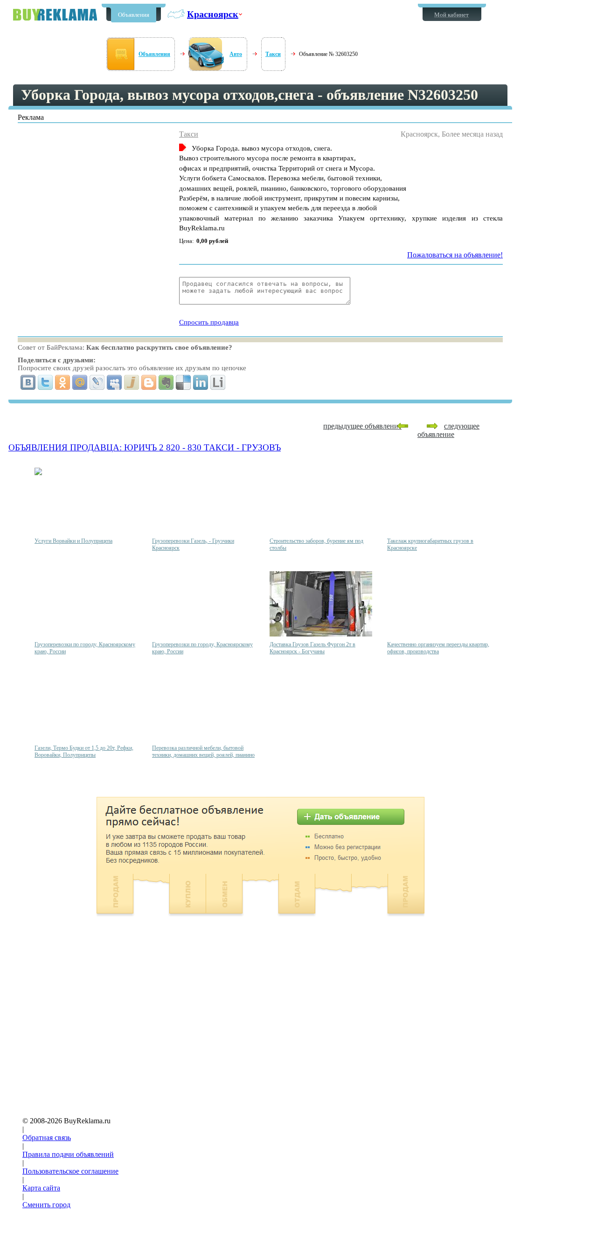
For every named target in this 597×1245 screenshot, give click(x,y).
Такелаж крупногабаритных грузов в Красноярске (430, 544)
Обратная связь (46, 1137)
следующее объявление (448, 430)
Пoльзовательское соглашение (70, 1171)
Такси (273, 54)
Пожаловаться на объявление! (455, 255)
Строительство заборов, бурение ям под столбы (316, 544)
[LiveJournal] (97, 382)
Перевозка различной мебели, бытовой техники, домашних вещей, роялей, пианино (203, 751)
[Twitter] (45, 382)
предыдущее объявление (362, 426)
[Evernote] (166, 382)
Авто (235, 54)
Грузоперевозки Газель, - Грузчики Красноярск (193, 544)
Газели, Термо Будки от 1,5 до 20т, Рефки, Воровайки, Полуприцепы (84, 751)
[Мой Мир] (80, 382)
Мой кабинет (451, 14)
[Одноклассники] (62, 382)
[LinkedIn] (200, 382)
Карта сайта (41, 1188)
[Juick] (131, 382)
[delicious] (183, 382)
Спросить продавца (209, 322)
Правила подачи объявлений (68, 1154)
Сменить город (46, 1205)
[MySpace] (114, 382)
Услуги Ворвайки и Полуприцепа (73, 541)
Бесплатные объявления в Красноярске (55, 15)
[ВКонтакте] (28, 382)
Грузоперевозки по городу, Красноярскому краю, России (85, 648)
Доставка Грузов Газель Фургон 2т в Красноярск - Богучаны (312, 648)
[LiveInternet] (218, 382)
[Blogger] (149, 382)
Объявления (133, 14)
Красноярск (212, 14)
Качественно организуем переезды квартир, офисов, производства (438, 648)
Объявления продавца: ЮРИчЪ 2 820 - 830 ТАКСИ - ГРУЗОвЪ (144, 447)
